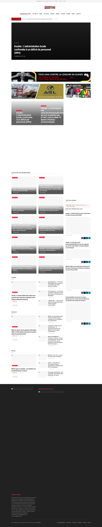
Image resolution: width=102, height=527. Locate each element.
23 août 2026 (51, 376)
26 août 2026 (51, 297)
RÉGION (60, 1)
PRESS (73, 13)
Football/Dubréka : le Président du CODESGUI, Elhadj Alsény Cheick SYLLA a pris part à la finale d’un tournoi (50, 228)
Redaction (17, 56)
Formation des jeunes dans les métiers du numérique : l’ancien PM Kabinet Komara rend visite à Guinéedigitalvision (50, 248)
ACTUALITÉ (47, 1)
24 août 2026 (51, 306)
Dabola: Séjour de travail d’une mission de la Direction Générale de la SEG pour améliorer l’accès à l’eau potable (23, 209)
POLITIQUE (52, 1)
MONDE (68, 13)
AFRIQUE (56, 1)
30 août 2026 (19, 124)
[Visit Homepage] (50, 7)
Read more (16, 305)
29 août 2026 (42, 212)
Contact (64, 1)
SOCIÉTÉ (63, 13)
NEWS (40, 13)
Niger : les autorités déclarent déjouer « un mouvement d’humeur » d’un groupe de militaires (23, 268)
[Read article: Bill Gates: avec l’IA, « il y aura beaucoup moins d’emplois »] (43, 357)
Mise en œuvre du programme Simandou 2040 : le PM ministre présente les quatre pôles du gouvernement (23, 332)
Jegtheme (39, 522)
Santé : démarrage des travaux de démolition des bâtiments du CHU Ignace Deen (22, 248)
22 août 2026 (51, 345)
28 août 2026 (21, 301)
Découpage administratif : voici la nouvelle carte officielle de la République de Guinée (55, 374)
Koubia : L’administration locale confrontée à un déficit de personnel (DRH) (37, 19)
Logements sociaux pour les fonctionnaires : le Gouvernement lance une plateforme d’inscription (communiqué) (55, 328)
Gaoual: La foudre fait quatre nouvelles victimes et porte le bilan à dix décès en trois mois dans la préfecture (51, 268)
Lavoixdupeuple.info (40, 1)
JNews (16, 522)
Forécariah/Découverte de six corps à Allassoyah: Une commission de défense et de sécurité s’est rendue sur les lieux (51, 209)
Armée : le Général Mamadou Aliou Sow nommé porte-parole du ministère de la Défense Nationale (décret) (23, 297)
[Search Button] (90, 14)
